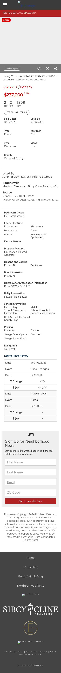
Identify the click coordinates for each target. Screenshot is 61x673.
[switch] (39, 69)
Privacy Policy (36, 652)
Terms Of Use (14, 652)
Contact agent (12, 69)
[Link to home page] (30, 5)
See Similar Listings (17, 112)
